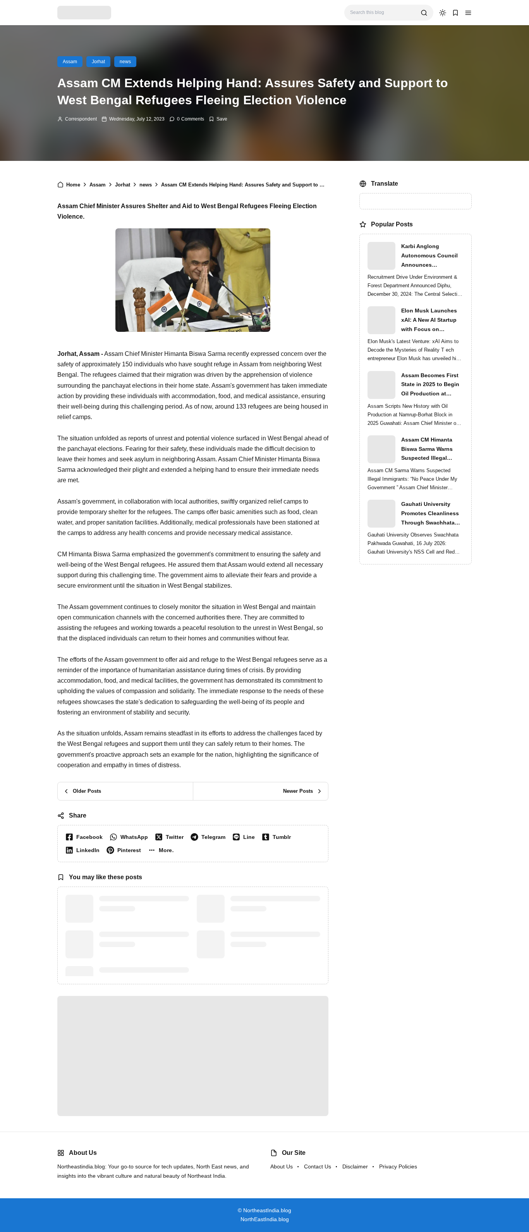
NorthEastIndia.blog (264, 1219)
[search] (424, 12)
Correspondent (81, 119)
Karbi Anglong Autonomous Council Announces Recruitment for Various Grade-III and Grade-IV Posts (432, 256)
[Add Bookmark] (218, 119)
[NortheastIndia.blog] (84, 12)
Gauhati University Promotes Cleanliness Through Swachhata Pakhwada (430, 514)
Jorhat (98, 61)
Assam (70, 61)
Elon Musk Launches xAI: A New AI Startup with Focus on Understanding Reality (430, 320)
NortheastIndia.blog (274, 1210)
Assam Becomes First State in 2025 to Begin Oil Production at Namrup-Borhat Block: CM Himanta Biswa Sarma (430, 385)
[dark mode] (442, 12)
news (125, 61)
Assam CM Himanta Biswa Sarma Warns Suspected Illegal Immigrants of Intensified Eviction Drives (427, 450)
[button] (468, 12)
